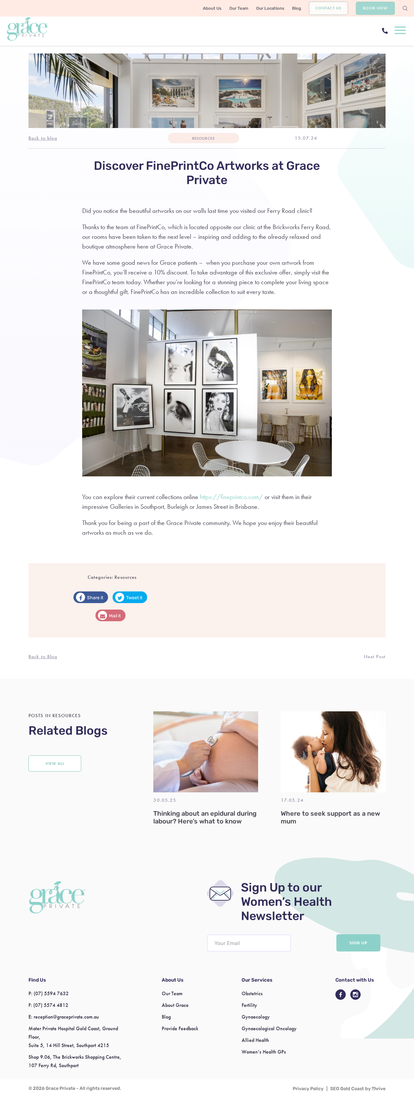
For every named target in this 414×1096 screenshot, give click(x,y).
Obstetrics (252, 993)
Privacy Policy (308, 1088)
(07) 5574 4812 (50, 1005)
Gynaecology (256, 1016)
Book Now (375, 8)
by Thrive (375, 1088)
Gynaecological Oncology (269, 1028)
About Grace (175, 1005)
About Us (212, 8)
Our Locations (270, 8)
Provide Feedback (180, 1028)
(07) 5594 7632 (51, 993)
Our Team (238, 8)
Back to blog (42, 138)
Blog (296, 8)
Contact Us (328, 8)
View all (55, 763)
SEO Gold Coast (347, 1088)
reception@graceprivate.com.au (66, 1016)
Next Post (375, 656)
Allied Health (255, 1040)
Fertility (249, 1005)
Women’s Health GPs (264, 1051)
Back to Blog (42, 656)
